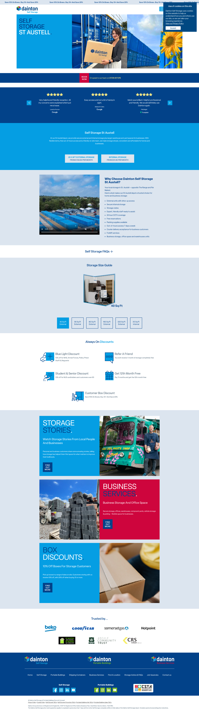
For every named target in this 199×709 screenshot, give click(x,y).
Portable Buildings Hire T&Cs (84, 702)
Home (30, 675)
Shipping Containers (77, 675)
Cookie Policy (41, 702)
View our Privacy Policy (175, 23)
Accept (173, 28)
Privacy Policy (32, 702)
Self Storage (42, 675)
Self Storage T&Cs (51, 702)
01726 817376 (115, 78)
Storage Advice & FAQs (133, 675)
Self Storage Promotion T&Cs (66, 702)
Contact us (166, 675)
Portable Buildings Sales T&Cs (102, 702)
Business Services (96, 675)
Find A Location (114, 675)
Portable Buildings (58, 675)
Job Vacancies (152, 675)
